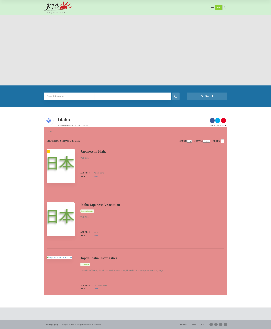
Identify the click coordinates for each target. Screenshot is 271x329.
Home (70, 125)
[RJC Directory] (58, 7)
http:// (96, 176)
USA (78, 125)
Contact (202, 324)
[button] (224, 7)
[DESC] (222, 141)
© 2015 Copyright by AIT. (53, 324)
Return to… (184, 324)
